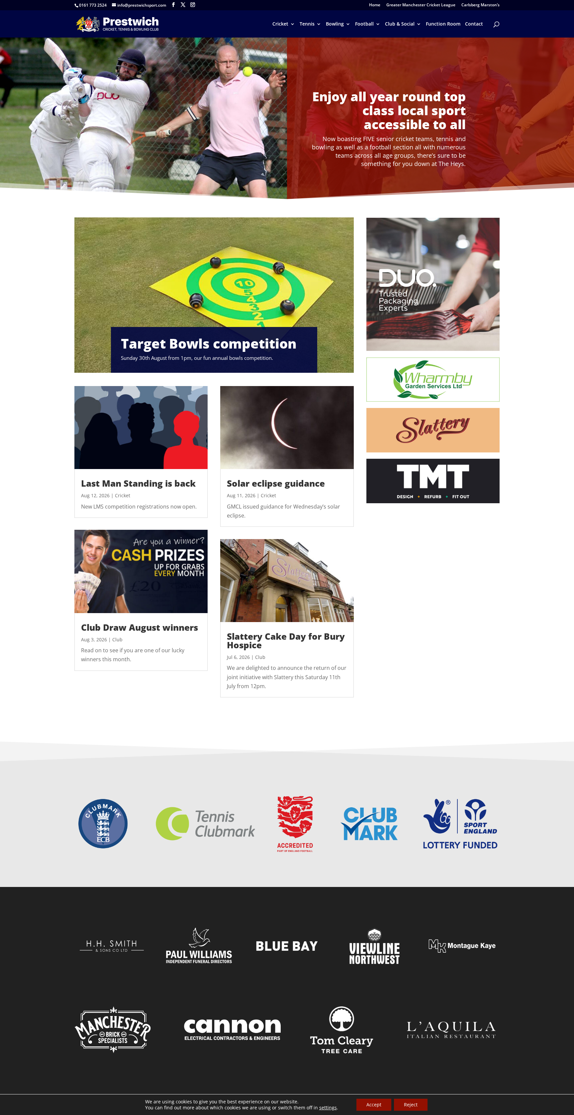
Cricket (280, 24)
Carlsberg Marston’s (480, 5)
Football (364, 24)
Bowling (335, 24)
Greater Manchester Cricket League (420, 5)
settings (328, 1108)
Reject (411, 1104)
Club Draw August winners (139, 627)
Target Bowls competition (209, 343)
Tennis (307, 24)
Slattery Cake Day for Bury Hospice (286, 640)
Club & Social (400, 24)
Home (374, 5)
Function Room (443, 24)
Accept (373, 1104)
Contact (474, 24)
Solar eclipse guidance (276, 483)
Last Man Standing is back (138, 483)
